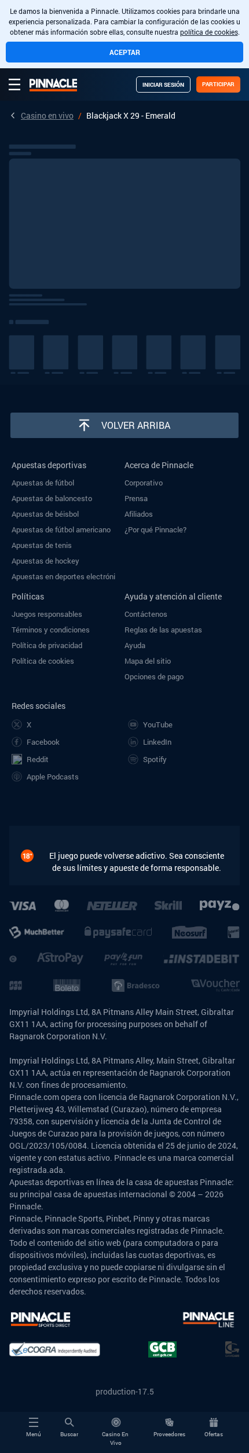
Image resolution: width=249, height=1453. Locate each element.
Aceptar (124, 52)
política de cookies (209, 31)
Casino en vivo (47, 115)
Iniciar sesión (163, 85)
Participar (218, 84)
